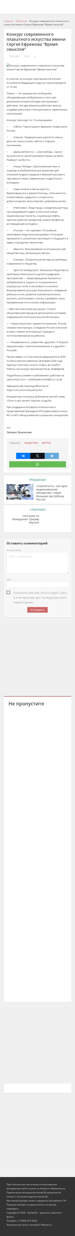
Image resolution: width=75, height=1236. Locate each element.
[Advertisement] (37, 656)
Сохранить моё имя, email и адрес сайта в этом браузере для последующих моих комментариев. (40, 593)
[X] (37, 456)
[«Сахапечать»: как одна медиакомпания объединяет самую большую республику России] (20, 492)
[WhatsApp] (37, 464)
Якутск (46, 443)
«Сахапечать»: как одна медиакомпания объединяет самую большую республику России (51, 492)
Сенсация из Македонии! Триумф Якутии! (25, 519)
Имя (9, 579)
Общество (31, 443)
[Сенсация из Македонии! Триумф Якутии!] (55, 521)
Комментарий (14, 550)
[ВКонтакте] (23, 456)
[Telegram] (52, 456)
